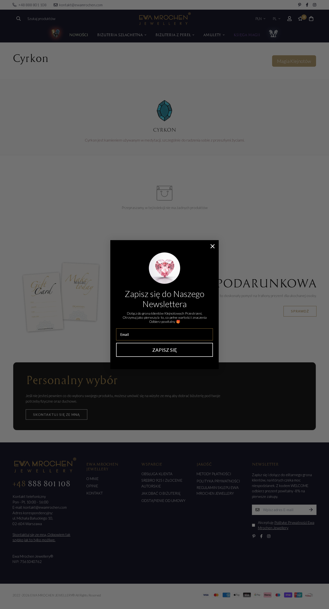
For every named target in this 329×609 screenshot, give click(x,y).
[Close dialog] (212, 246)
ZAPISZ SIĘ (164, 350)
